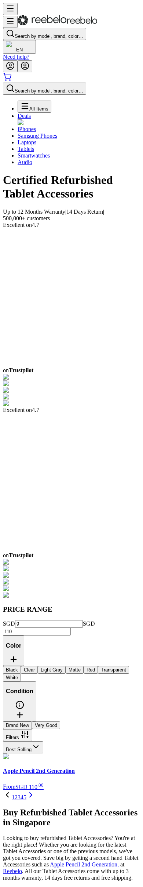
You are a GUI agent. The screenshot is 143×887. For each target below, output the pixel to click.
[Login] (10, 66)
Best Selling (19, 749)
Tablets (26, 149)
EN (19, 50)
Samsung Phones (37, 136)
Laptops (27, 142)
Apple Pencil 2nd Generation (85, 864)
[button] (19, 707)
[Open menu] (10, 9)
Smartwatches (34, 155)
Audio (25, 162)
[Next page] (30, 797)
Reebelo (12, 871)
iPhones (27, 129)
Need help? (16, 57)
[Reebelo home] (57, 24)
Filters (12, 737)
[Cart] (7, 79)
